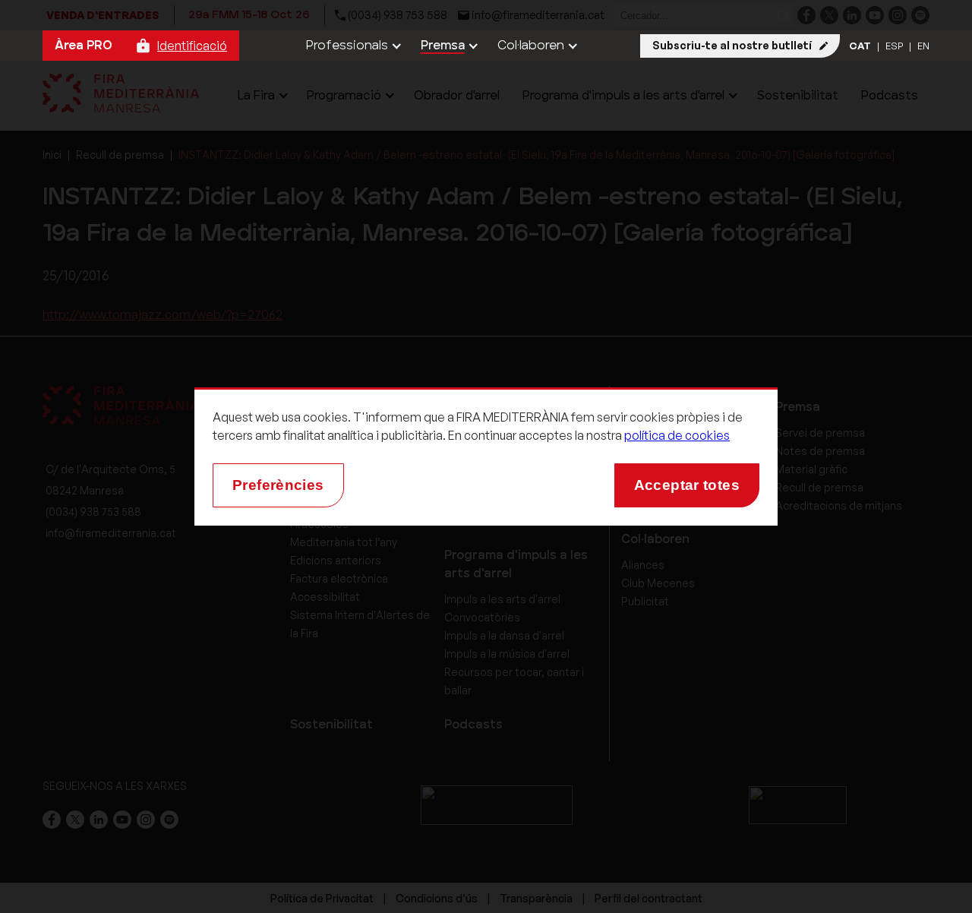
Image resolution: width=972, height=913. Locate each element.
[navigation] (352, 45)
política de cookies (677, 435)
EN (923, 45)
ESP (894, 45)
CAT (860, 45)
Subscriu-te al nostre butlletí (732, 45)
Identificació (192, 45)
